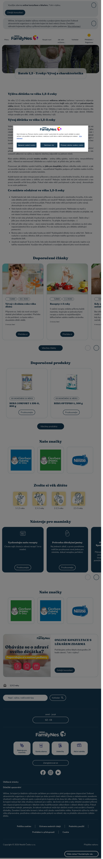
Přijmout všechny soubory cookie (72, 145)
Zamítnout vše (49, 145)
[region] (50, 138)
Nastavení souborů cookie (26, 145)
